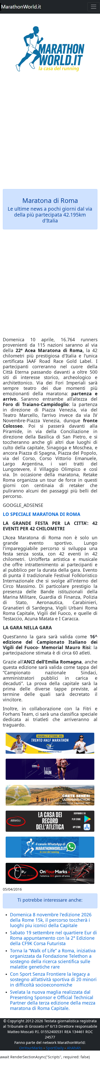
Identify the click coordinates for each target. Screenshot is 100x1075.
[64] (50, 821)
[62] (50, 769)
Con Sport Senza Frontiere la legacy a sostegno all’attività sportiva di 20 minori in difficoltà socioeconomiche (53, 979)
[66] (50, 743)
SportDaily (55, 1047)
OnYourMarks (31, 1047)
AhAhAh (74, 1047)
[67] (50, 795)
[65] (50, 847)
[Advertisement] (50, 134)
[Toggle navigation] (93, 6)
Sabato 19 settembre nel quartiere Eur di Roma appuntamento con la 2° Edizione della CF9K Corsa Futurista (53, 937)
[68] (50, 873)
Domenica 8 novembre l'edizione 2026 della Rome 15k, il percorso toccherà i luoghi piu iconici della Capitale (51, 919)
